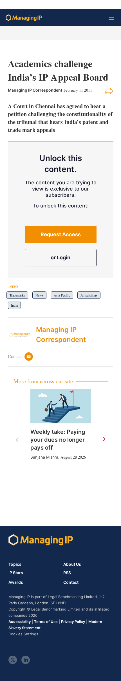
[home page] (24, 17)
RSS (67, 573)
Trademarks (17, 295)
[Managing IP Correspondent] (22, 334)
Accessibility (19, 621)
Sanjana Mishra (44, 457)
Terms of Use (46, 621)
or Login (60, 257)
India (14, 305)
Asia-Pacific (62, 295)
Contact (71, 582)
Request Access (61, 234)
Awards (15, 582)
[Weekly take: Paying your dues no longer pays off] (60, 406)
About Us (72, 564)
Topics (14, 564)
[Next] (104, 439)
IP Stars (15, 573)
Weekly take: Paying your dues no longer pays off (57, 439)
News (39, 295)
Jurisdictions (88, 295)
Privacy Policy (73, 621)
